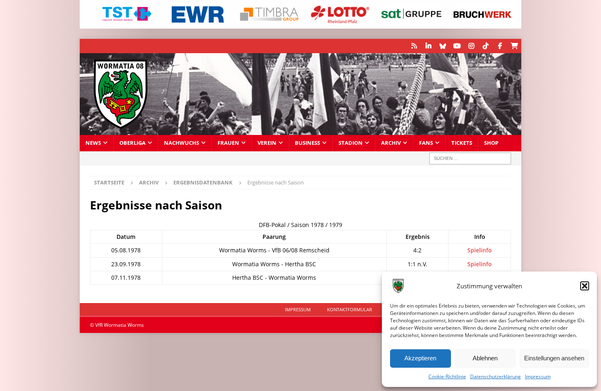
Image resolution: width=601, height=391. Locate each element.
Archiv (391, 142)
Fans (426, 142)
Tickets (461, 142)
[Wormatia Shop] (514, 46)
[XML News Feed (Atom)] (414, 46)
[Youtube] (457, 46)
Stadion (351, 142)
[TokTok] (485, 46)
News (93, 142)
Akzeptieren (420, 358)
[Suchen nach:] (470, 158)
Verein (267, 142)
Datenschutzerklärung (495, 376)
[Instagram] (471, 46)
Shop (491, 142)
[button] (585, 286)
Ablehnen (485, 358)
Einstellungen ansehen (554, 358)
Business (307, 142)
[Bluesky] (442, 46)
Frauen (228, 142)
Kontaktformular (349, 309)
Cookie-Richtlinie (447, 376)
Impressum (538, 376)
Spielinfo (479, 250)
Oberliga (132, 142)
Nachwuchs (181, 142)
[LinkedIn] (428, 46)
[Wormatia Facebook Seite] (500, 46)
